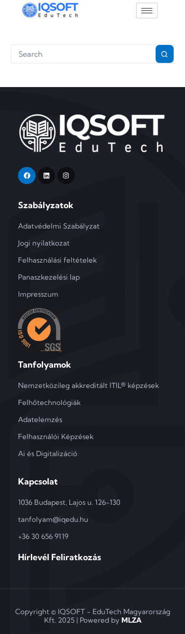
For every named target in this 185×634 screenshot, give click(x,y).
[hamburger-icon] (146, 10)
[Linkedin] (46, 175)
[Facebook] (26, 175)
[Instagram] (65, 175)
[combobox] (83, 53)
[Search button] (165, 54)
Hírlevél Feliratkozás (59, 557)
